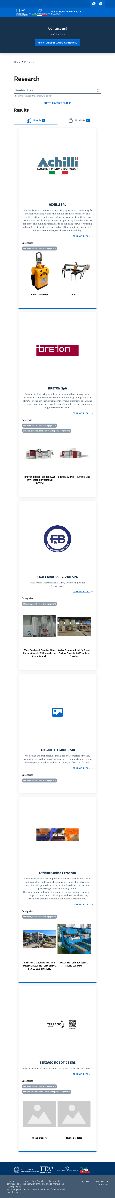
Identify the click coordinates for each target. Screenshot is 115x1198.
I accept (103, 1184)
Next (95, 273)
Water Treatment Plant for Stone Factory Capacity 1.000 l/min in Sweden (74, 653)
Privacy (86, 1181)
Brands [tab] (38, 120)
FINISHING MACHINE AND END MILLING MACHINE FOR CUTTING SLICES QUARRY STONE (39, 965)
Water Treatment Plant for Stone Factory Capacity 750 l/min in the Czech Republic (39, 653)
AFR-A (74, 294)
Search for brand (24, 90)
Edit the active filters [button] (57, 103)
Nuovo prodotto (40, 1137)
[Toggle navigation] (4, 12)
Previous (19, 273)
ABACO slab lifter (39, 294)
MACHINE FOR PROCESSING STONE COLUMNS (74, 964)
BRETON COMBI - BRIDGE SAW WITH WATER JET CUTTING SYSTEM (39, 480)
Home (17, 62)
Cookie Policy (100, 1181)
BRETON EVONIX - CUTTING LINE (74, 477)
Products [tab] (82, 120)
